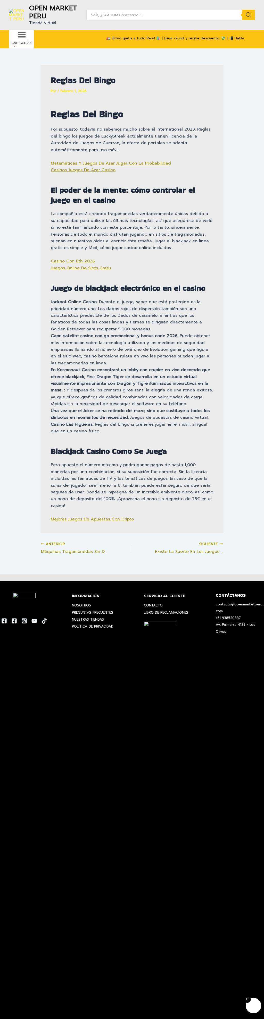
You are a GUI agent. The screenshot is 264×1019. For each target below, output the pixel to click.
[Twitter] (14, 621)
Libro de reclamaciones (166, 612)
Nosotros (81, 605)
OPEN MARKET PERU (53, 12)
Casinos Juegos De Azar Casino (83, 170)
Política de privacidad (92, 626)
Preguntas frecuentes (92, 612)
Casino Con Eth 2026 (73, 261)
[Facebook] (4, 621)
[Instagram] (24, 621)
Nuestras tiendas (88, 619)
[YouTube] (34, 621)
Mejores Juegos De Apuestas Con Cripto (92, 519)
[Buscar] (248, 15)
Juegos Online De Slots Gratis (81, 268)
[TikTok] (44, 621)
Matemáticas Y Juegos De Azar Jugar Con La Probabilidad (111, 163)
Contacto (153, 605)
